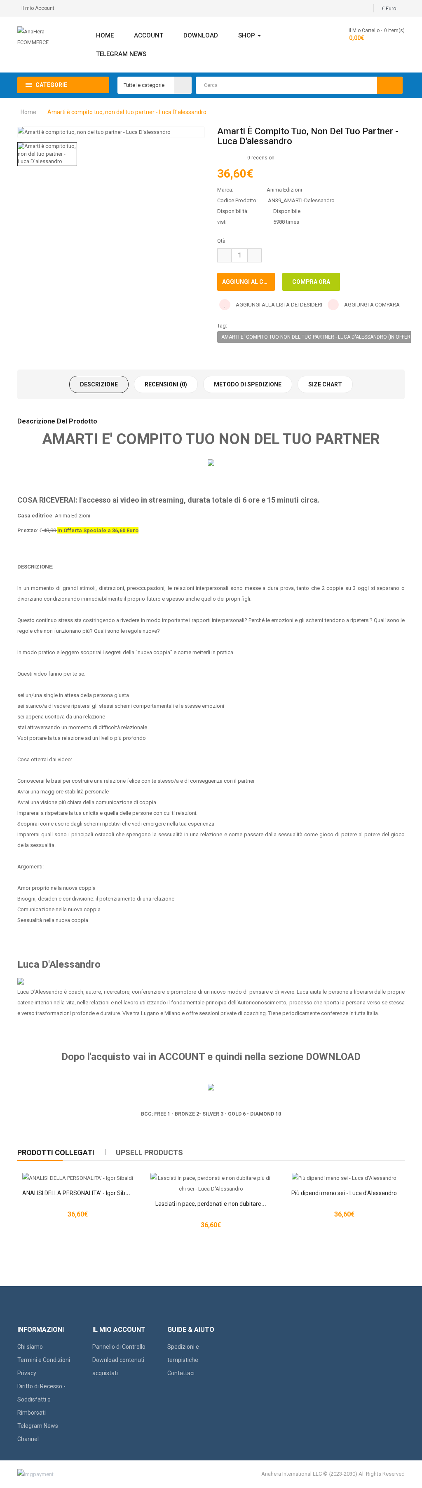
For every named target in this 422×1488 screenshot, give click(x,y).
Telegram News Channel (37, 1432)
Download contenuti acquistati (118, 1366)
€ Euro (390, 8)
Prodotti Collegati (55, 1152)
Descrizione (99, 384)
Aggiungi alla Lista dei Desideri (278, 305)
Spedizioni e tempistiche (183, 1353)
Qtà (221, 241)
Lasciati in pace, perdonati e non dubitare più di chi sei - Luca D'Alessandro (250, 1203)
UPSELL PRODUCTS (149, 1152)
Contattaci (181, 1373)
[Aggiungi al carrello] (197, 1178)
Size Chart (325, 384)
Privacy (26, 1373)
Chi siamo (30, 1346)
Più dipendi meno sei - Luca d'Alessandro (344, 1193)
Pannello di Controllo (118, 1346)
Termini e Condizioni (43, 1360)
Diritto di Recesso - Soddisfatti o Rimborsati (41, 1399)
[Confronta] (225, 1178)
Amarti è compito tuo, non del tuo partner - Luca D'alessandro (126, 112)
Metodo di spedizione (247, 384)
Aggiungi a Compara (371, 305)
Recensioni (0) (166, 384)
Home (28, 112)
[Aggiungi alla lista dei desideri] (211, 1178)
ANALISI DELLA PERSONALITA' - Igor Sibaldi (78, 1193)
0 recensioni (261, 158)
